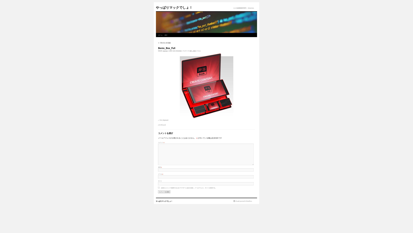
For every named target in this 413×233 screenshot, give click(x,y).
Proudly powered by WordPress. (244, 201)
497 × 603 (193, 51)
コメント (161, 142)
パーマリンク (162, 124)
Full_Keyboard (164, 120)
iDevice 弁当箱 (164, 43)
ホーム (160, 35)
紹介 (166, 35)
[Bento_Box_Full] (206, 85)
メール (160, 174)
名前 (160, 167)
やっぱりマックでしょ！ (174, 7)
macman (165, 51)
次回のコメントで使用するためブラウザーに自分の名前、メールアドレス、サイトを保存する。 (189, 188)
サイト (160, 181)
